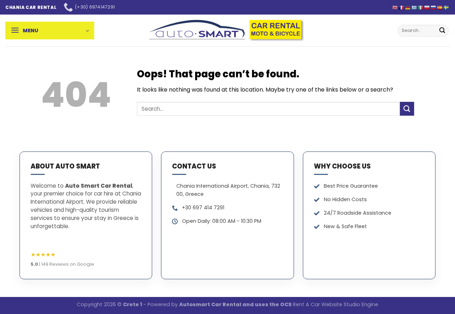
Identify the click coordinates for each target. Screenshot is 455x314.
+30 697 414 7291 (203, 207)
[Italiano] (421, 7)
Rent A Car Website (317, 304)
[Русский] (433, 7)
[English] (395, 7)
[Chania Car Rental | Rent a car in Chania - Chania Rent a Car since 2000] (227, 30)
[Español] (440, 7)
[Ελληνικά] (414, 7)
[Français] (401, 7)
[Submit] (442, 30)
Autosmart (195, 304)
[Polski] (427, 7)
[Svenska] (446, 7)
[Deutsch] (408, 7)
